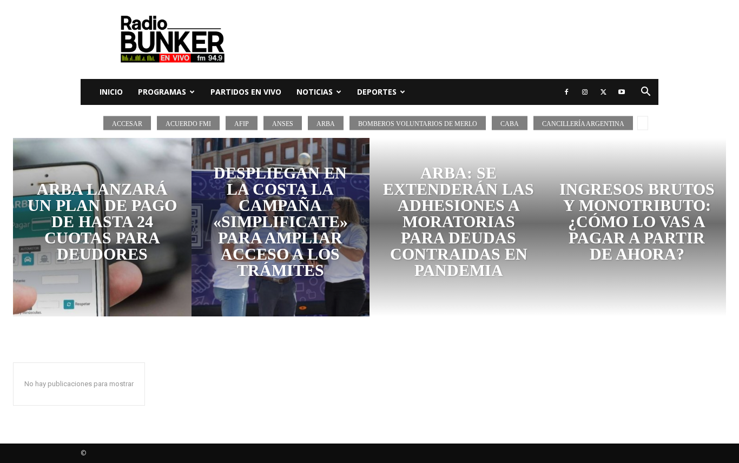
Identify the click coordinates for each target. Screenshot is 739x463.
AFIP (241, 123)
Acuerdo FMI (188, 123)
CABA (509, 123)
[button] (645, 93)
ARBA (325, 123)
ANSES (282, 123)
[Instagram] (585, 92)
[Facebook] (566, 92)
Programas (162, 92)
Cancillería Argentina (583, 123)
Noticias (314, 92)
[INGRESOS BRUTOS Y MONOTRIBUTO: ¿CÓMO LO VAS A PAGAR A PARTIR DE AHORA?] (637, 227)
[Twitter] (603, 92)
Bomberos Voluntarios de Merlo (417, 123)
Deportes (377, 92)
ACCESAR (127, 123)
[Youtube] (621, 92)
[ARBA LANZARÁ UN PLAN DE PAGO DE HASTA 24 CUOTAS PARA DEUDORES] (102, 227)
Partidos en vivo (245, 92)
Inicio (111, 92)
